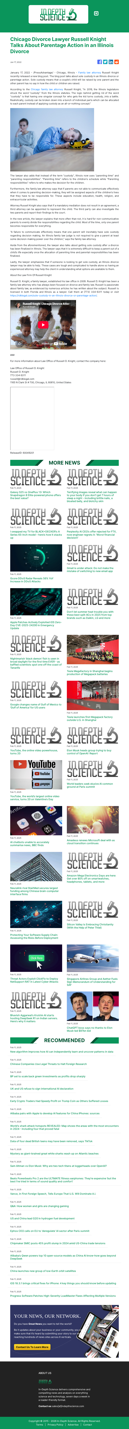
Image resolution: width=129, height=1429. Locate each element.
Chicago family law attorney (47, 89)
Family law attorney (89, 72)
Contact (87, 1424)
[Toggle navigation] (96, 13)
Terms (39, 1424)
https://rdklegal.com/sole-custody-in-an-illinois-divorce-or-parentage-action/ (53, 295)
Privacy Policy (55, 1424)
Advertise (73, 1424)
